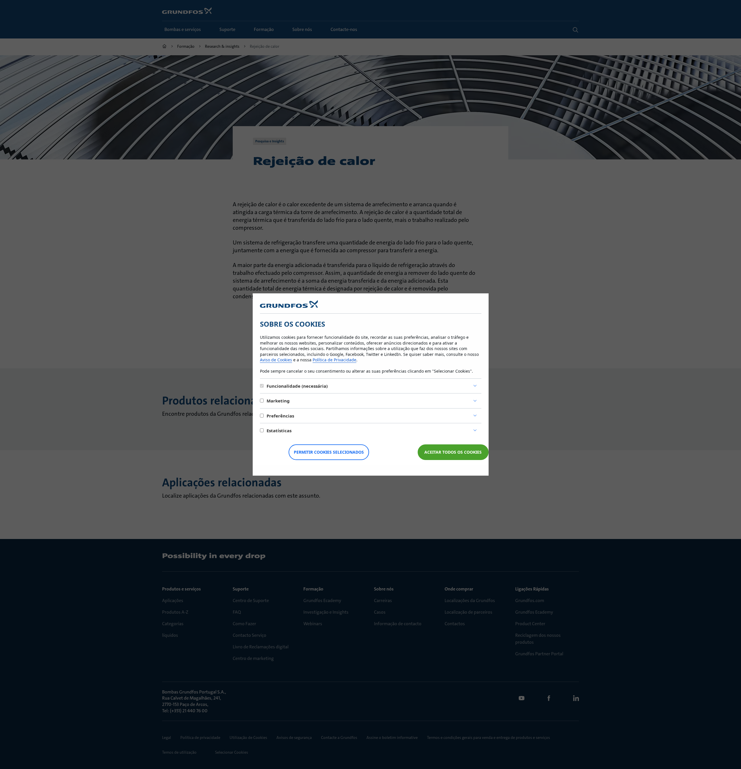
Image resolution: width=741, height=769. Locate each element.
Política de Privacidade (334, 360)
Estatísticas (279, 430)
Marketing (278, 401)
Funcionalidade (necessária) (297, 386)
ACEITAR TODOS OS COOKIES (453, 452)
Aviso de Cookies (276, 360)
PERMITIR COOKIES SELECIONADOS (329, 452)
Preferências (280, 416)
